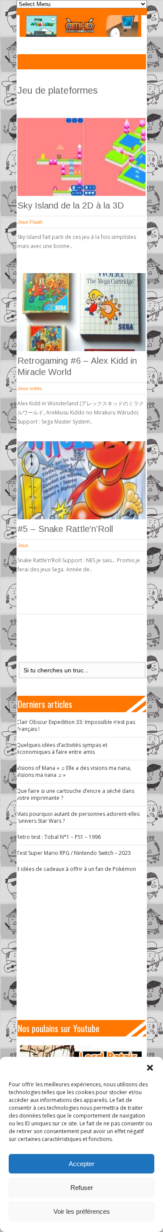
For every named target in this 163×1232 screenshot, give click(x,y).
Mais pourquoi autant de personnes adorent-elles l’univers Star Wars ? (78, 817)
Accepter (81, 1163)
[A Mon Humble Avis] (81, 26)
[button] (150, 1067)
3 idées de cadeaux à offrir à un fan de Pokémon (76, 869)
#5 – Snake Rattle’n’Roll (65, 529)
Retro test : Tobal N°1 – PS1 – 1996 (59, 837)
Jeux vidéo (29, 388)
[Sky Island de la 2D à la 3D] (81, 157)
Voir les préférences (81, 1211)
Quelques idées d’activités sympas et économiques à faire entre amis (62, 748)
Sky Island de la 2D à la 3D (70, 205)
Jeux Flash (30, 222)
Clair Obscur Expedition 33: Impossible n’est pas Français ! (76, 725)
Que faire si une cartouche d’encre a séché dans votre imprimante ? (75, 794)
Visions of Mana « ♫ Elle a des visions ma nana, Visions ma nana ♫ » (74, 771)
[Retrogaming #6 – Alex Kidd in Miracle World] (81, 312)
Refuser (81, 1187)
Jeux (22, 545)
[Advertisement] (85, 946)
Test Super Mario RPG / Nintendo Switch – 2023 (74, 853)
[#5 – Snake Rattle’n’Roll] (81, 480)
